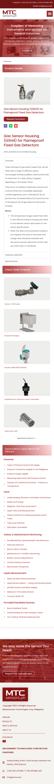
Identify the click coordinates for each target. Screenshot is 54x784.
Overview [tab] (9, 160)
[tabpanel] (27, 208)
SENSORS (6, 717)
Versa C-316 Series (12, 304)
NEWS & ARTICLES (10, 725)
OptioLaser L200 (11, 431)
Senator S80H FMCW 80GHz (16, 367)
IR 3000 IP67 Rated (12, 336)
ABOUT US (7, 730)
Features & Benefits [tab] (13, 255)
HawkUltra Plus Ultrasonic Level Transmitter (22, 399)
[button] (50, 14)
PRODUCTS (7, 721)
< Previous (7, 61)
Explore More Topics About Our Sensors (22, 450)
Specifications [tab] (11, 261)
